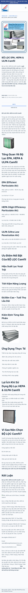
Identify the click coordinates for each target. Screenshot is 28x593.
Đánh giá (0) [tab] (14, 107)
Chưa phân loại (12, 95)
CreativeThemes (8, 591)
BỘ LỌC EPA (7, 97)
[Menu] (25, 7)
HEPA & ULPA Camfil (16, 97)
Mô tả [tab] (14, 104)
